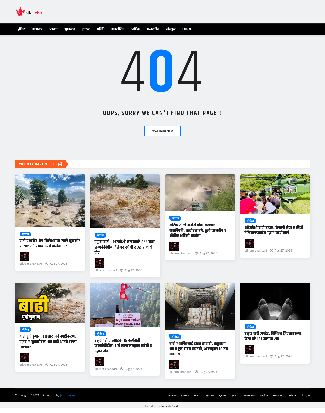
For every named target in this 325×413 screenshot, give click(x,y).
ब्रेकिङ (22, 29)
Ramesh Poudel (170, 406)
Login (186, 29)
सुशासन (70, 29)
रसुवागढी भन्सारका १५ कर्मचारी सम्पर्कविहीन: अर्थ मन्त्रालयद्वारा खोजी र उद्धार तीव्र (123, 346)
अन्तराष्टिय (153, 29)
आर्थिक (135, 29)
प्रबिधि (101, 29)
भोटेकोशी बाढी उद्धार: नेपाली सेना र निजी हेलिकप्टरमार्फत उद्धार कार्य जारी (274, 230)
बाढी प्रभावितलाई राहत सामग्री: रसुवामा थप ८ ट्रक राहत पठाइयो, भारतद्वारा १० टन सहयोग (198, 349)
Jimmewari (67, 395)
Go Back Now (164, 131)
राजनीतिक (117, 29)
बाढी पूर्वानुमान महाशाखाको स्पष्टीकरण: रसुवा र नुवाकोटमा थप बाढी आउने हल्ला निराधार (48, 341)
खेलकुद (171, 29)
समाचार (37, 29)
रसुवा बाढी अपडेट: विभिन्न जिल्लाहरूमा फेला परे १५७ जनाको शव (273, 336)
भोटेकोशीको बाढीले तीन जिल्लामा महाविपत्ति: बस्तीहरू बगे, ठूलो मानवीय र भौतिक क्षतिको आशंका (197, 230)
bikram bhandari (31, 263)
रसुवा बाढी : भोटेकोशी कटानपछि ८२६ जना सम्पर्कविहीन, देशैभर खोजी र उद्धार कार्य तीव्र (125, 247)
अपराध (53, 29)
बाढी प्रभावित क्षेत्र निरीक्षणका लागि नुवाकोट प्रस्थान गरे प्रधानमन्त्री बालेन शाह (50, 244)
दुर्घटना (86, 29)
